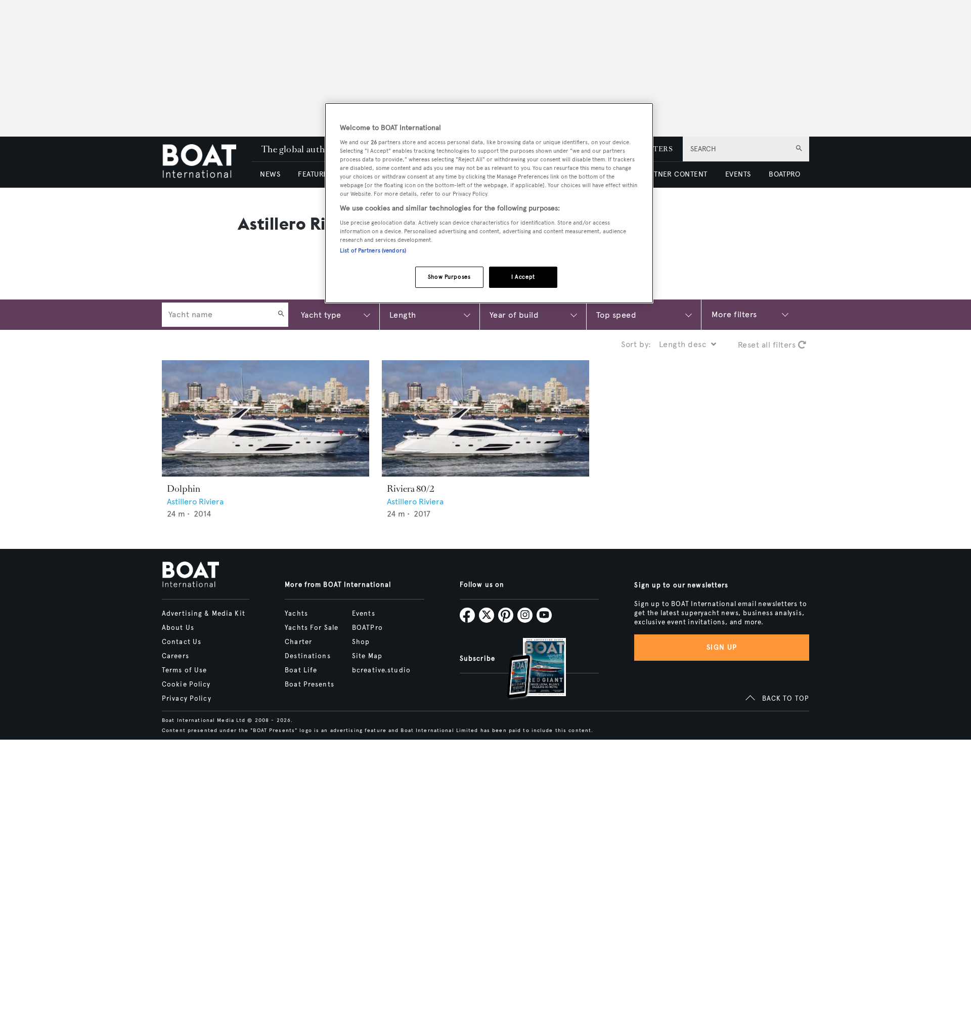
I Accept (523, 276)
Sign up (722, 647)
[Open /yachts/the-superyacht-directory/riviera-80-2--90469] (485, 418)
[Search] (281, 314)
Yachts (296, 614)
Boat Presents (309, 684)
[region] (489, 203)
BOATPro (367, 628)
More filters (734, 314)
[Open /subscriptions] (528, 669)
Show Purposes (449, 276)
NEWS (270, 174)
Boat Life (301, 670)
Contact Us (181, 642)
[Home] (206, 162)
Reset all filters (768, 345)
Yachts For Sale (311, 628)
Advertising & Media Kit (203, 614)
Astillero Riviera (195, 501)
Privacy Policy (186, 699)
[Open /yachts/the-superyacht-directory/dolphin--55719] (265, 418)
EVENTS (738, 174)
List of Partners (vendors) (373, 250)
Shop (361, 642)
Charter (298, 642)
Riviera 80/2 (410, 489)
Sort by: (636, 344)
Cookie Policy (186, 684)
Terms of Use (184, 670)
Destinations (307, 656)
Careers (175, 656)
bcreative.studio (381, 670)
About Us (178, 628)
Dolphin (183, 489)
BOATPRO (784, 174)
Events (363, 614)
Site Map (367, 656)
